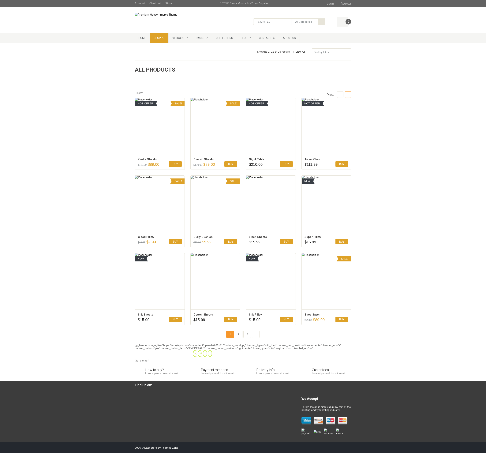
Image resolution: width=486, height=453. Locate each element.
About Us (289, 37)
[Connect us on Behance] (274, 384)
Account (140, 3)
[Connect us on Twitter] (172, 384)
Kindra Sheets (147, 159)
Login (330, 3)
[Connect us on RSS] (206, 384)
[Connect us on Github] (199, 384)
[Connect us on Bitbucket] (227, 384)
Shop (157, 37)
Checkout (155, 3)
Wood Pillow (146, 237)
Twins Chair (312, 159)
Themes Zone (169, 447)
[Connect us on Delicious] (261, 384)
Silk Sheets (145, 314)
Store (168, 3)
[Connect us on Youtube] (186, 384)
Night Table (256, 159)
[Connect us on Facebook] (158, 384)
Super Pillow (313, 237)
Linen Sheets (258, 237)
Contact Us (267, 37)
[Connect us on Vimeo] (247, 384)
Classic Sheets (203, 159)
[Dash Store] (156, 14)
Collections (224, 37)
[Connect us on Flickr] (220, 384)
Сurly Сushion (203, 237)
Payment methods (214, 370)
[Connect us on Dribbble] (240, 384)
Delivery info (265, 370)
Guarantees (320, 370)
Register (346, 3)
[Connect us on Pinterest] (213, 384)
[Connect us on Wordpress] (254, 384)
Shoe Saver (312, 314)
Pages (200, 37)
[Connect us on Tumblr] (233, 384)
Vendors (178, 37)
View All (300, 51)
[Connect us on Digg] (268, 384)
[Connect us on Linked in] (165, 384)
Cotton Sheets (203, 314)
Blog (244, 37)
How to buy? (154, 370)
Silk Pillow (256, 314)
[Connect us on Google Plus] (179, 384)
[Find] (321, 21)
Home (142, 37)
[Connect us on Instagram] (192, 384)
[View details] (160, 126)
